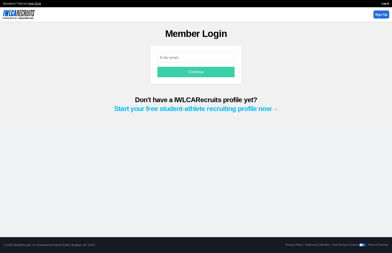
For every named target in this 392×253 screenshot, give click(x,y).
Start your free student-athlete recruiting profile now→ (196, 108)
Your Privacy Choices (345, 244)
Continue (196, 72)
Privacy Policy (294, 244)
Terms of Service (378, 244)
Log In (385, 3)
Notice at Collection (318, 244)
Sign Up (381, 14)
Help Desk (34, 3)
